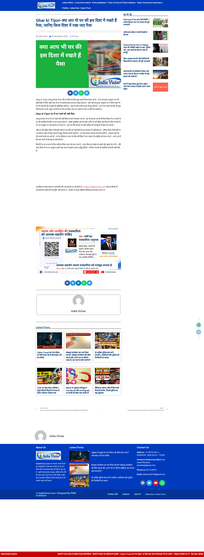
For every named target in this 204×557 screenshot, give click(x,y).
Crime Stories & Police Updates (121, 3)
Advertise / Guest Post (80, 8)
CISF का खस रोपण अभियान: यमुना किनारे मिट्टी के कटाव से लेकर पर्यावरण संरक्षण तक (48, 390)
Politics (65, 8)
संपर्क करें (137, 494)
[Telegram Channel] (198, 332)
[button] (70, 93)
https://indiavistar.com (94, 187)
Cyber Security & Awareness (149, 3)
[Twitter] (149, 483)
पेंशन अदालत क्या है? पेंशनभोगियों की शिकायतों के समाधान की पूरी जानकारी (136, 59)
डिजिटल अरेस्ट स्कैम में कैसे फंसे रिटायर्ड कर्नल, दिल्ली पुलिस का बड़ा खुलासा (107, 390)
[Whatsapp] (162, 483)
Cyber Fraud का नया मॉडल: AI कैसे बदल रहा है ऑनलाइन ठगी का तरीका (49, 355)
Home (38, 14)
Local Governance (83, 3)
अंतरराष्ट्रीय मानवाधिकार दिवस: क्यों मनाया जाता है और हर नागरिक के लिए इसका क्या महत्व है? (136, 73)
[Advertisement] (78, 168)
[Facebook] (143, 483)
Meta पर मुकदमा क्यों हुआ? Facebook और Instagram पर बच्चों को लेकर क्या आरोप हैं (78, 390)
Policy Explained (99, 3)
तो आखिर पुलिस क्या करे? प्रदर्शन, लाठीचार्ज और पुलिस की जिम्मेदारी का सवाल (107, 355)
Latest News (67, 3)
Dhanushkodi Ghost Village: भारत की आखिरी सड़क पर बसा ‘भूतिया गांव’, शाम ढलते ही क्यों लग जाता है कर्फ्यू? (136, 49)
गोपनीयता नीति (113, 494)
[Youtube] (156, 483)
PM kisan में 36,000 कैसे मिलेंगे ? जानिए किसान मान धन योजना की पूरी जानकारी (136, 22)
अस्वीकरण (126, 494)
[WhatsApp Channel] (198, 324)
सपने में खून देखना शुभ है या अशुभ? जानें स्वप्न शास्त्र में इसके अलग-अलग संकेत (136, 86)
